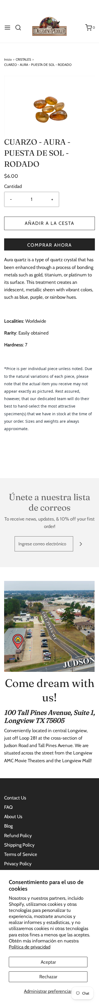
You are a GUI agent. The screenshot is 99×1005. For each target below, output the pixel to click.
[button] (49, 106)
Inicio (8, 59)
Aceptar (48, 962)
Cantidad (13, 186)
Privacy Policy (18, 863)
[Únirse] (80, 543)
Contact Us (15, 798)
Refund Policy (18, 835)
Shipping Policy (19, 845)
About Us (13, 816)
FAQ (8, 807)
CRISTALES (23, 59)
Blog (8, 826)
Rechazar (48, 976)
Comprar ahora (49, 245)
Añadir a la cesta (49, 223)
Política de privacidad (29, 947)
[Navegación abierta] (7, 27)
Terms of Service (20, 854)
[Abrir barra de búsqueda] (20, 27)
